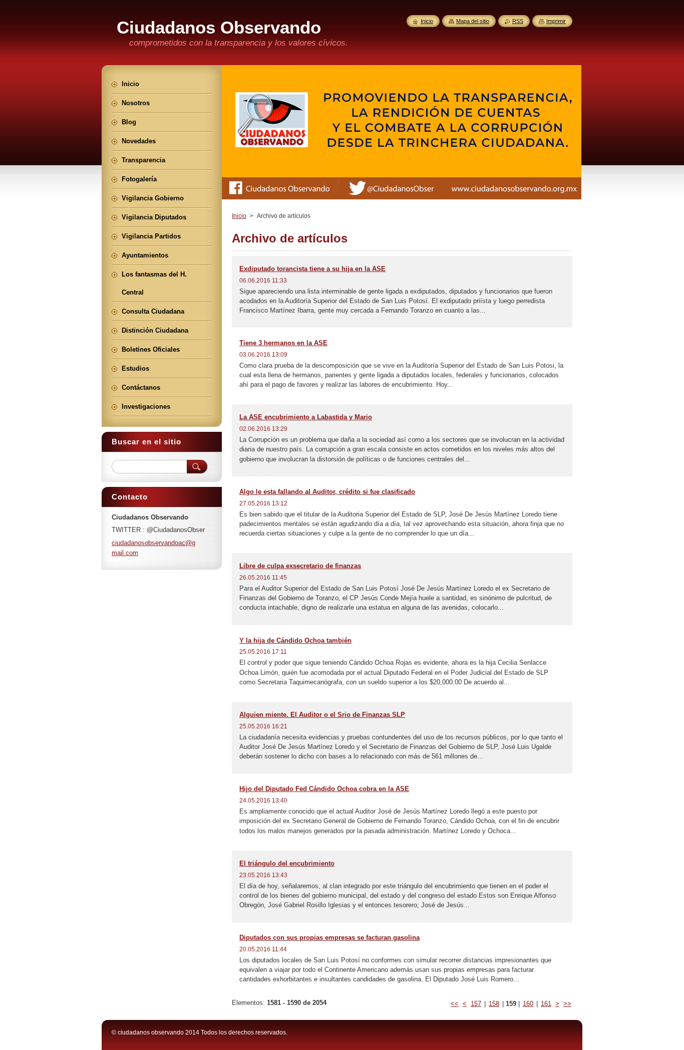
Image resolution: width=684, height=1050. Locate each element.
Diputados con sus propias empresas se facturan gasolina (329, 937)
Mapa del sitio (472, 21)
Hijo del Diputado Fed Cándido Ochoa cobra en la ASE (324, 789)
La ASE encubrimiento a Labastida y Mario (305, 417)
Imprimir (556, 21)
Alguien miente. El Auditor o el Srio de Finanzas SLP (322, 714)
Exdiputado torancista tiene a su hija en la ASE (312, 269)
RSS (517, 21)
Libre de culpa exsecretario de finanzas (300, 566)
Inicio (239, 216)
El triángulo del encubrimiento (286, 863)
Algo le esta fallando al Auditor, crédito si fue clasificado (327, 491)
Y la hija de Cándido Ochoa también (295, 640)
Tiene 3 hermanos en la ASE (283, 343)
